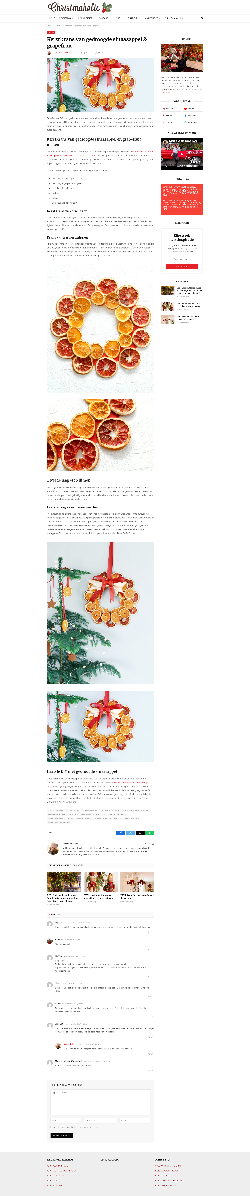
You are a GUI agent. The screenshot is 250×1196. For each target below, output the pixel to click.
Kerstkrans (73, 814)
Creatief (51, 32)
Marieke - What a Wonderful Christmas (72, 1061)
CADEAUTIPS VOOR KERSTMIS (168, 1166)
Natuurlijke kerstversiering (114, 814)
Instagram (147, 851)
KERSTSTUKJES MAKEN (57, 1176)
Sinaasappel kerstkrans (129, 818)
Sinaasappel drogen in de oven (60, 818)
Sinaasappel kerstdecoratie (106, 818)
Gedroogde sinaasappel (110, 810)
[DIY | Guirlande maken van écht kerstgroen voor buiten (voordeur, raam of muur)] (64, 882)
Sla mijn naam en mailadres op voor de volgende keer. (76, 1127)
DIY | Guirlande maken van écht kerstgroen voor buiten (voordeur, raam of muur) (62, 898)
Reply (150, 932)
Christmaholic (173, 18)
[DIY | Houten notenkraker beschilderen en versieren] (100, 882)
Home (52, 18)
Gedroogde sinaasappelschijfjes (136, 810)
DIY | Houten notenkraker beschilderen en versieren (98, 896)
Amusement (151, 18)
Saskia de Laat (61, 53)
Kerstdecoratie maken (57, 814)
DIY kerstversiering (90, 810)
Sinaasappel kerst (84, 818)
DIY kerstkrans (73, 810)
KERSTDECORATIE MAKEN (58, 1166)
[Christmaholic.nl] (95, 7)
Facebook (69, 854)
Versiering (65, 18)
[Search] (201, 18)
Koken (118, 18)
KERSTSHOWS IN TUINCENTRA (168, 1181)
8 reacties (89, 53)
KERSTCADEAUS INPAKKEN (166, 1171)
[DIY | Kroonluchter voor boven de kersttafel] (137, 882)
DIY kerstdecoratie (55, 810)
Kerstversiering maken (90, 814)
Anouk (58, 939)
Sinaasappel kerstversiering (59, 822)
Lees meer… (166, 92)
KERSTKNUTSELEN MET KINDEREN (61, 1171)
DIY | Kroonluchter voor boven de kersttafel (137, 896)
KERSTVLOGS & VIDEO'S (165, 1186)
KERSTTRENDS (53, 1181)
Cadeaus (103, 18)
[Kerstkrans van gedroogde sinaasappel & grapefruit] (100, 85)
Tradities (133, 18)
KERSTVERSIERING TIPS (57, 1186)
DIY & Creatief (85, 18)
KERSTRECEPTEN (162, 1176)
